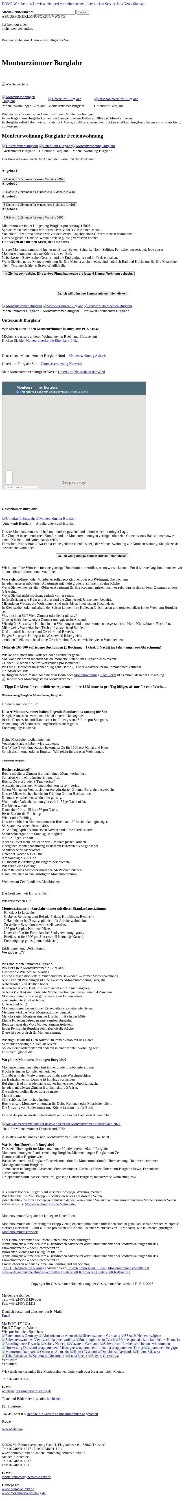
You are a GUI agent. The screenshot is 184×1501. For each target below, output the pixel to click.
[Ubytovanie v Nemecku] (148, 1340)
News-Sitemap (134, 4)
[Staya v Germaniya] (103, 1356)
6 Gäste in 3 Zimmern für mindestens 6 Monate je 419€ (39, 204)
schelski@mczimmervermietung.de (26, 1391)
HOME (7, 4)
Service (110, 4)
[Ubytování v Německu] (95, 1340)
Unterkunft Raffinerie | (113, 1272)
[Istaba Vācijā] (76, 1356)
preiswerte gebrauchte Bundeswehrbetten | (32, 1272)
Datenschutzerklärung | (29, 1268)
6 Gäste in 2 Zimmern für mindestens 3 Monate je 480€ (39, 192)
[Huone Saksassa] (146, 1352)
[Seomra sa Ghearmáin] (46, 1356)
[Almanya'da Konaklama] (128, 1348)
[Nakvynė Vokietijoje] (93, 1348)
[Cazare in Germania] (83, 1344)
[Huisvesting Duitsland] (19, 1348)
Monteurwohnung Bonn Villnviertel (50, 1204)
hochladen (54, 1399)
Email (6, 1315)
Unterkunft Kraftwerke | (80, 1272)
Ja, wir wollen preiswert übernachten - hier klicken (68, 4)
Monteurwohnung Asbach (87, 356)
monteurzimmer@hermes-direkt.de (26, 1477)
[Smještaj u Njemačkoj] (21, 1344)
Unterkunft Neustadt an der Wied (81, 372)
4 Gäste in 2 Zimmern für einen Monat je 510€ (33, 217)
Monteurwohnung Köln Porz (94, 675)
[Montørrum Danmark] (19, 1352)
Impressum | (87, 1268)
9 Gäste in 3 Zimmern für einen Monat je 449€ (33, 179)
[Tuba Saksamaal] (15, 1356)
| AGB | (7, 1268)
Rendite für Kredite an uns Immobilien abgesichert (62, 1414)
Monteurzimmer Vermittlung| (128, 1268)
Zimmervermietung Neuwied (61, 364)
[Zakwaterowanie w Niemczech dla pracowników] (38, 1340)
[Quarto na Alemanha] (53, 1352)
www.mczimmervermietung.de (24, 1493)
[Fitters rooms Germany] (20, 1336)
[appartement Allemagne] (56, 1348)
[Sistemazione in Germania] (99, 1336)
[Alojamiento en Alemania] (59, 1336)
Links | (101, 1268)
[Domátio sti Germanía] (115, 1352)
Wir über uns (22, 4)
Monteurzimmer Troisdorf (20, 1232)
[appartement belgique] (161, 1348)
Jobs (119, 4)
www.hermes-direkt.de (18, 1489)
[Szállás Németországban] (141, 1336)
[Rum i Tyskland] (83, 1352)
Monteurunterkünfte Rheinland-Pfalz (52, 340)
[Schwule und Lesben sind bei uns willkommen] (135, 1344)
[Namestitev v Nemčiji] (54, 1344)
